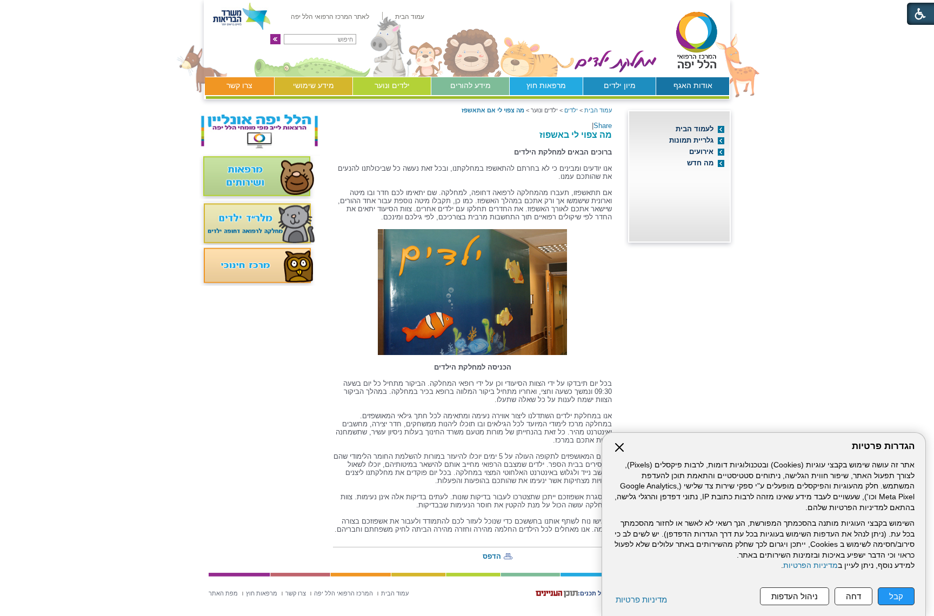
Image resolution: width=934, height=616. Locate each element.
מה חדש (700, 163)
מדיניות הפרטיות (810, 565)
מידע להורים (470, 85)
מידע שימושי (313, 85)
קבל (896, 596)
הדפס (492, 556)
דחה (853, 596)
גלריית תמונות (691, 140)
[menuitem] (409, 17)
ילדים (571, 110)
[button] (275, 39)
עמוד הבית (598, 110)
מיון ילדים (620, 85)
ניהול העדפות (794, 596)
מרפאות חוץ (546, 85)
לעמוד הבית (694, 129)
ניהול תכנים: (594, 593)
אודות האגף (692, 85)
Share (602, 126)
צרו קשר (239, 85)
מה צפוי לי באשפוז (575, 134)
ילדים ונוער (392, 85)
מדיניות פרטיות (641, 599)
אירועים (701, 152)
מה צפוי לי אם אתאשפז (493, 110)
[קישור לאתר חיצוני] (643, 38)
